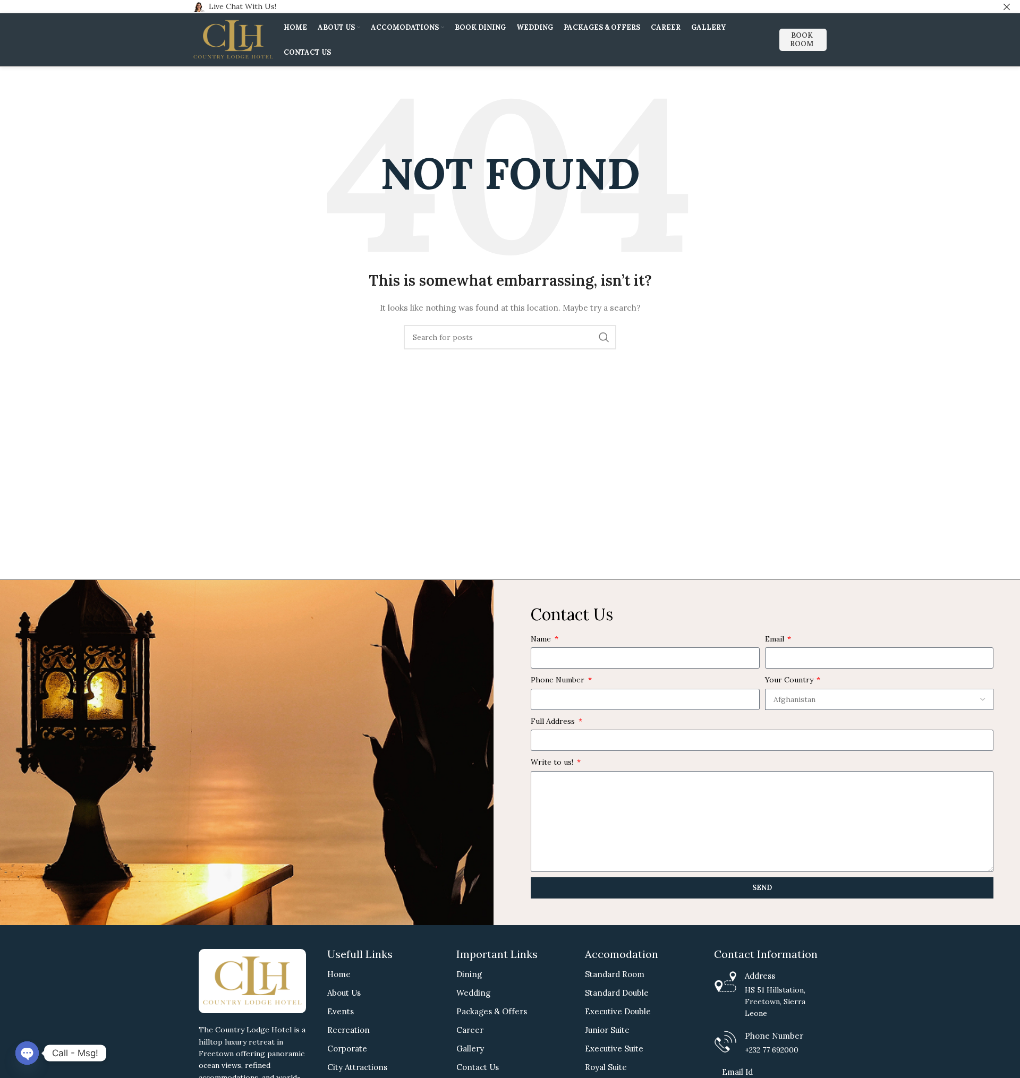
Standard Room (614, 974)
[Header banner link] (494, 6)
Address (760, 976)
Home (339, 974)
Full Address (554, 721)
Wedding (473, 993)
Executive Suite (614, 1048)
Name (542, 639)
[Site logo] (233, 39)
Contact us (477, 1067)
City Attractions (357, 1067)
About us (344, 993)
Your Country (790, 680)
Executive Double (618, 1011)
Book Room (801, 39)
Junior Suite (607, 1030)
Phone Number (558, 680)
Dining (469, 974)
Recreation (348, 1030)
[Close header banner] (1006, 6)
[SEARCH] (604, 337)
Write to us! (553, 762)
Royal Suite (606, 1067)
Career (469, 1030)
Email (775, 639)
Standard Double (617, 993)
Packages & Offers (491, 1011)
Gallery (470, 1048)
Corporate (347, 1048)
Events (340, 1011)
